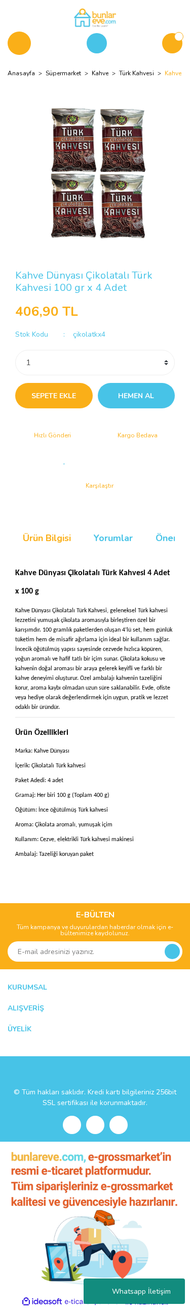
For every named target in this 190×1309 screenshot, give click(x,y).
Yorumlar (113, 538)
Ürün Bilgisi (47, 538)
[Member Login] (97, 43)
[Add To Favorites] (65, 460)
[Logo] (95, 17)
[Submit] (172, 951)
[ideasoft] (42, 1302)
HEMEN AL (136, 396)
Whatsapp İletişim (141, 1291)
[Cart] (172, 43)
